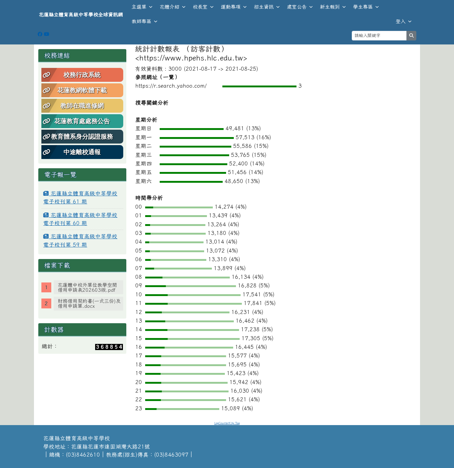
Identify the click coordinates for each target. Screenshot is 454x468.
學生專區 (363, 6)
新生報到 (330, 6)
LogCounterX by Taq (227, 423)
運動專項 (231, 6)
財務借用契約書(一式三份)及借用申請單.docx (89, 303)
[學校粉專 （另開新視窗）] (40, 34)
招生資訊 (264, 6)
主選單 (139, 6)
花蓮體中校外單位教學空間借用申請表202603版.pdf (87, 287)
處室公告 (297, 6)
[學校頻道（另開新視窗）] (46, 34)
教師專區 (141, 21)
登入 (401, 21)
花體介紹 (169, 6)
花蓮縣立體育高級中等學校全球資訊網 (81, 14)
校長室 (200, 6)
